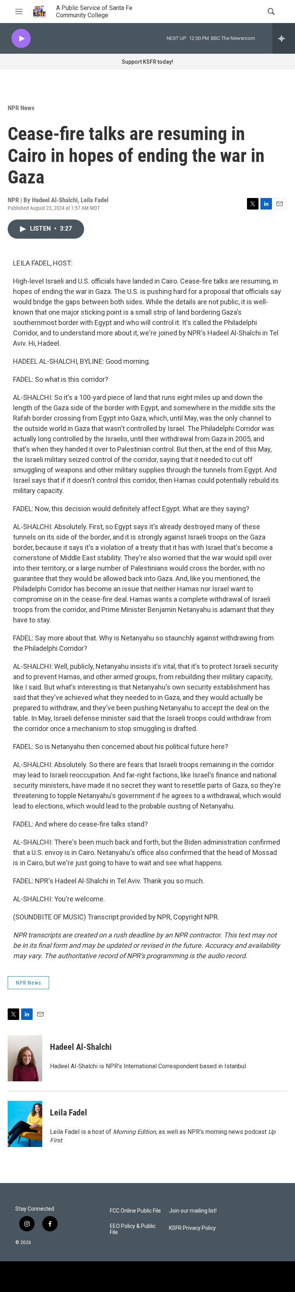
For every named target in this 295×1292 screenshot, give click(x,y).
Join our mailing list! (193, 1211)
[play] (21, 38)
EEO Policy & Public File (133, 1229)
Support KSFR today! (147, 62)
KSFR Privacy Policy (192, 1228)
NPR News (21, 108)
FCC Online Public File (135, 1211)
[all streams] (283, 38)
